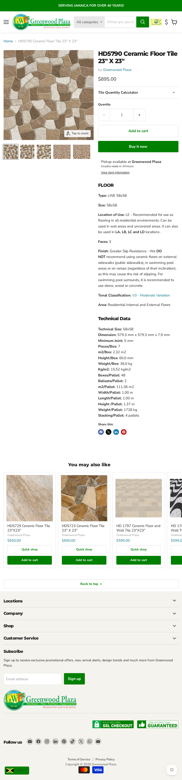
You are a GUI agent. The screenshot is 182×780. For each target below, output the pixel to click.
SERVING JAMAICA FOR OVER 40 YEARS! (91, 5)
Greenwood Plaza (117, 69)
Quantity (104, 104)
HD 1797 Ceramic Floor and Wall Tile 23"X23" (138, 528)
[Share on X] (108, 432)
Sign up (74, 678)
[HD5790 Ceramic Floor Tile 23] (10, 151)
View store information (115, 172)
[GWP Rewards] (157, 22)
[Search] (142, 22)
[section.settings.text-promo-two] (167, 22)
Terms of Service (79, 759)
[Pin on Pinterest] (124, 432)
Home (8, 41)
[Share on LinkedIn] (116, 432)
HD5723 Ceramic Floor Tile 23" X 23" (83, 528)
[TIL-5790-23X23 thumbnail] (82, 151)
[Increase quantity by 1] (139, 115)
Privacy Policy (105, 759)
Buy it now (138, 146)
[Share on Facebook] (101, 432)
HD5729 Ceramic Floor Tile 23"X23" (28, 528)
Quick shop (30, 549)
